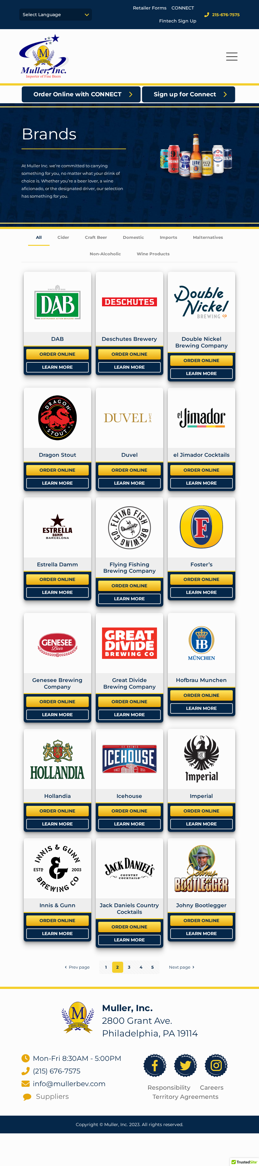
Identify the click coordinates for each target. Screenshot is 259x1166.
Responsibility (169, 1087)
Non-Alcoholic (105, 253)
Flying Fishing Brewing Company (129, 567)
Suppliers (52, 1096)
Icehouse (129, 796)
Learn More (57, 367)
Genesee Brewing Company (57, 683)
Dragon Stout (57, 455)
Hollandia (57, 796)
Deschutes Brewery (129, 339)
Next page (179, 967)
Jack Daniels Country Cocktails (129, 908)
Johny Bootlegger (201, 905)
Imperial (201, 796)
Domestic (133, 237)
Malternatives (208, 237)
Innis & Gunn (57, 905)
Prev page (79, 967)
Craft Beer (96, 237)
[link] (77, 1018)
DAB (57, 339)
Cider (63, 237)
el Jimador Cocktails (201, 455)
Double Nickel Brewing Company (201, 342)
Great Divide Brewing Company (129, 683)
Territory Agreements (186, 1096)
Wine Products (153, 253)
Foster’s (201, 564)
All (39, 237)
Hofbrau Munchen (201, 680)
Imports (168, 237)
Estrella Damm (57, 564)
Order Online (57, 354)
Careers (212, 1087)
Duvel (129, 455)
